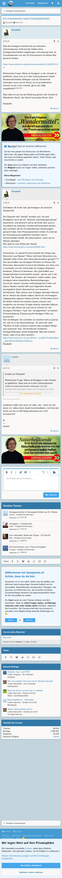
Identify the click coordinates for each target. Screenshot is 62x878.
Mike (11, 538)
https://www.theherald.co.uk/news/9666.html (24, 247)
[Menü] (4, 3)
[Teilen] (54, 41)
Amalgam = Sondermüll (20, 523)
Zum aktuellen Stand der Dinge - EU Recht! (30, 535)
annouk (12, 514)
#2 (58, 203)
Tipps (18, 838)
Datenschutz (49, 836)
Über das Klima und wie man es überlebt (25, 690)
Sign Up (29, 620)
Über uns (6, 836)
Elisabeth (9, 23)
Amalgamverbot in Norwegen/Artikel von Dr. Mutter (33, 512)
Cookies (7, 831)
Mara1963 (7, 638)
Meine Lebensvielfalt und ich (20, 709)
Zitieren (56, 108)
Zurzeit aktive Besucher (14, 632)
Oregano (12, 549)
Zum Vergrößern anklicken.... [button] (31, 394)
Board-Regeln (8, 838)
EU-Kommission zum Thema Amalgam (27, 547)
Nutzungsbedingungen (32, 836)
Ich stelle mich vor (15, 714)
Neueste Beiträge (11, 667)
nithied (56, 736)
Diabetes (11, 677)
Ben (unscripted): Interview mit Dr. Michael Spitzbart (30, 681)
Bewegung (12, 705)
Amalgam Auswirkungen (25, 514)
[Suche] (58, 3)
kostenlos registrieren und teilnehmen (34, 183)
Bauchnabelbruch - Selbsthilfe (21, 700)
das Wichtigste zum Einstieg (30, 180)
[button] (6, 472)
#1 (58, 41)
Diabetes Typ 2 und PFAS (19, 672)
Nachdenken (13, 686)
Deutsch (18, 831)
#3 (58, 368)
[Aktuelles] (52, 3)
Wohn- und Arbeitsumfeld (18, 696)
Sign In (11, 620)
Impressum (16, 836)
